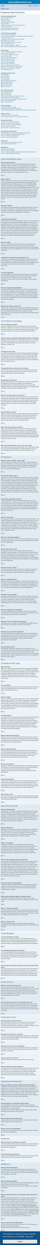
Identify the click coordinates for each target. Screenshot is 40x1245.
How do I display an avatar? (7, 43)
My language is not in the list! (7, 40)
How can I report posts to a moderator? (10, 65)
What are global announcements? (9, 80)
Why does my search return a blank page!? (11, 124)
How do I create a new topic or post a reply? (11, 51)
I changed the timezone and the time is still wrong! (12, 39)
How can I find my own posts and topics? (10, 127)
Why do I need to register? (7, 17)
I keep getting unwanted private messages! (11, 108)
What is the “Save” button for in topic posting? (11, 66)
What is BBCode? (5, 74)
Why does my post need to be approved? (10, 68)
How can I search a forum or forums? (10, 121)
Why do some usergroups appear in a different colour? (14, 99)
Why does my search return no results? (10, 123)
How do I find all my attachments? (9, 143)
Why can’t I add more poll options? (9, 57)
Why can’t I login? (5, 23)
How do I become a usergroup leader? (10, 97)
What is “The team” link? (6, 102)
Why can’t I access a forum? (7, 60)
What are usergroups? (6, 94)
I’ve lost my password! (6, 26)
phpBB (19, 388)
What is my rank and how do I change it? (10, 45)
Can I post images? (5, 79)
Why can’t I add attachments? (8, 62)
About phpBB (4, 1174)
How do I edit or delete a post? (8, 53)
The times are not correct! (7, 37)
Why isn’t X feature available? (8, 150)
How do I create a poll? (6, 56)
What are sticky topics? (6, 83)
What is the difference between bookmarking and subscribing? (15, 132)
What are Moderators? (6, 93)
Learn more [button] (29, 1236)
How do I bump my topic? (7, 69)
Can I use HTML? (5, 76)
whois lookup (4, 1202)
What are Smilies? (5, 77)
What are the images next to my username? (11, 42)
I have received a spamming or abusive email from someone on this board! (18, 110)
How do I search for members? (8, 126)
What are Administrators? (7, 91)
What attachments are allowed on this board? (11, 142)
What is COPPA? (5, 19)
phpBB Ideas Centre (6, 1186)
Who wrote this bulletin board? (8, 148)
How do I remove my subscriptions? (9, 137)
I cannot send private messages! (8, 107)
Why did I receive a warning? (8, 63)
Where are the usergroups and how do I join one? (12, 96)
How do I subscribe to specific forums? (10, 135)
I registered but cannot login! (7, 22)
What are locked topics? (6, 85)
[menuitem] (3, 6)
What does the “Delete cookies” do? (9, 29)
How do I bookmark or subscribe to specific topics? (13, 134)
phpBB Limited (10, 1171)
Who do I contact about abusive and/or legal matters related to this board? (18, 151)
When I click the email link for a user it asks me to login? (14, 46)
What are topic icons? (6, 86)
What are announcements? (7, 82)
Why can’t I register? (6, 20)
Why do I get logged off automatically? (10, 28)
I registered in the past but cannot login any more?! (13, 25)
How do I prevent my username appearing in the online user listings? (17, 36)
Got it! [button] (20, 1241)
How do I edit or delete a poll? (8, 59)
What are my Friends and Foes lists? (9, 115)
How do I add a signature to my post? (10, 54)
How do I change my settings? (8, 34)
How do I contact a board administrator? (10, 153)
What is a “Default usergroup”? (8, 100)
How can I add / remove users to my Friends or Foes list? (14, 116)
